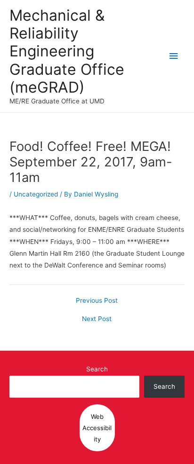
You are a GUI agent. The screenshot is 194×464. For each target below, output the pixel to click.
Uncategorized (36, 194)
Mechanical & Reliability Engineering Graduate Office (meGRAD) (66, 51)
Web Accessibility (97, 428)
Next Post (97, 319)
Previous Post (97, 301)
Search (97, 369)
